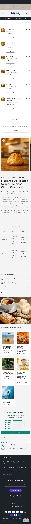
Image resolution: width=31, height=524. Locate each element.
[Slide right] (19, 174)
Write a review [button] (15, 432)
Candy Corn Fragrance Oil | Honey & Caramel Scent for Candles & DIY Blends (22, 349)
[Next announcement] (28, 2)
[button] (3, 13)
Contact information (17, 520)
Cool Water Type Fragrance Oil (7, 401)
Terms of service (7, 474)
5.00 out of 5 (20, 415)
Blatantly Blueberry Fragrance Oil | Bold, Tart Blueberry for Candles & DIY (8, 374)
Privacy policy (26, 518)
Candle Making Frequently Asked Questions (14, 471)
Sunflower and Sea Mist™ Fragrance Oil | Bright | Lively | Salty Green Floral (8, 348)
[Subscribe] (24, 485)
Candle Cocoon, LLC (9, 518)
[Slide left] (12, 174)
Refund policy (19, 518)
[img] (5, 442)
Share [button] (4, 292)
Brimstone (23, 242)
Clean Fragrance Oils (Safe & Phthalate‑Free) (14, 467)
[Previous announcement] (3, 2)
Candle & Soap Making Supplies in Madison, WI (14, 463)
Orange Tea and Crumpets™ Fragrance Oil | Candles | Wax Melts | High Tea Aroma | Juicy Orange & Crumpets (22, 376)
